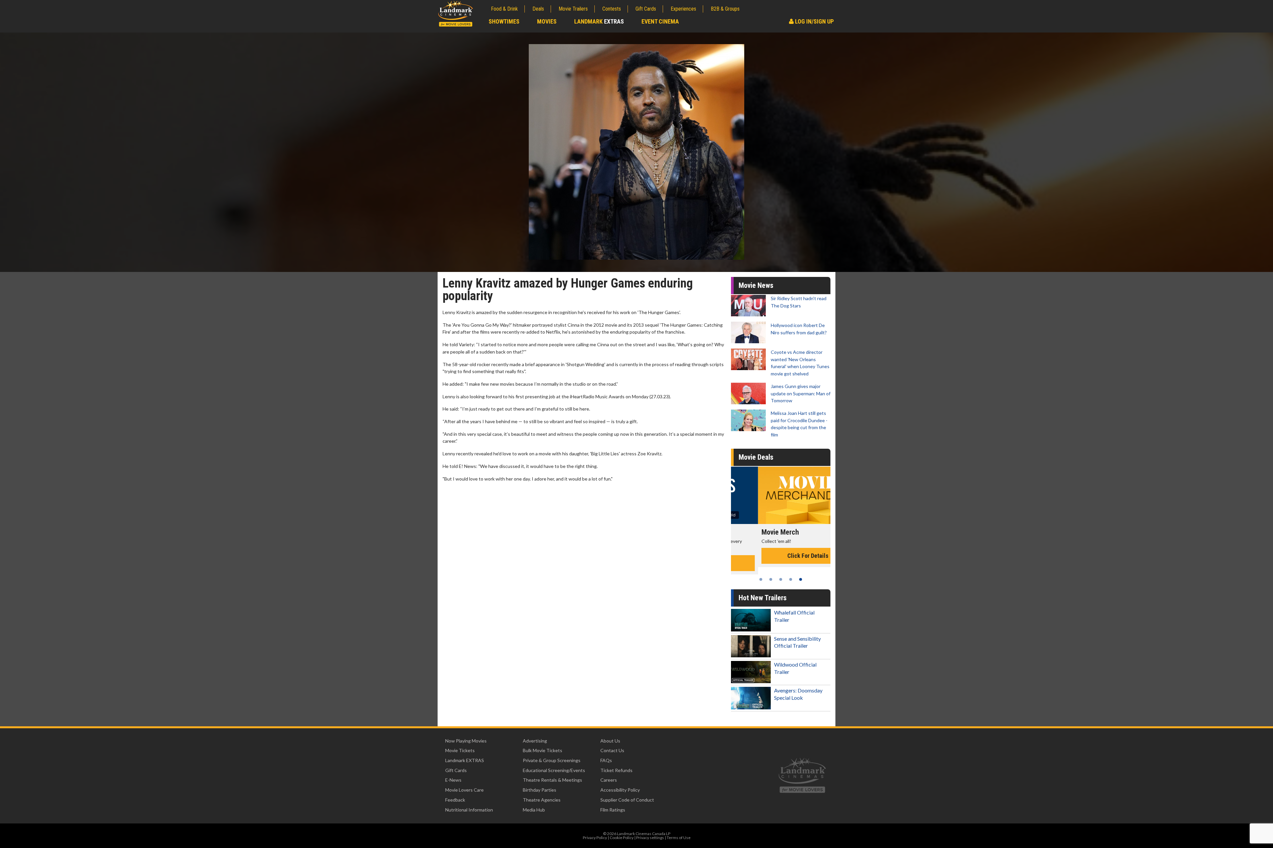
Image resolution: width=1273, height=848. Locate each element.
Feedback (455, 800)
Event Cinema (660, 21)
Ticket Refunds (616, 770)
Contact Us (612, 750)
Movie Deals (756, 457)
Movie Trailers (573, 9)
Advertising (535, 741)
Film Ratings (612, 810)
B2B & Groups (725, 9)
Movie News (756, 285)
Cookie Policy (622, 837)
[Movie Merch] (780, 495)
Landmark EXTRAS (464, 760)
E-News (453, 780)
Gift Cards (646, 9)
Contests (611, 9)
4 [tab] (790, 579)
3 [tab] (780, 579)
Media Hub (534, 810)
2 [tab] (770, 579)
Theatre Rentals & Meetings (552, 780)
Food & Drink (504, 9)
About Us (610, 741)
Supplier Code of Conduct (627, 800)
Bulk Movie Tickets (542, 750)
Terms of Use (679, 837)
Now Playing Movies (466, 741)
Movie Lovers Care (464, 790)
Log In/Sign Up (814, 21)
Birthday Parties (539, 790)
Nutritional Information (469, 810)
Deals (538, 9)
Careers (608, 780)
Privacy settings (650, 837)
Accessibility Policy (620, 790)
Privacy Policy (595, 837)
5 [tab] (800, 579)
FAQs (606, 760)
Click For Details (780, 555)
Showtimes (504, 21)
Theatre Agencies (542, 800)
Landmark (599, 21)
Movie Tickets (460, 750)
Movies (547, 21)
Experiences (683, 9)
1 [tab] (761, 579)
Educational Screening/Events (554, 770)
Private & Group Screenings (551, 760)
